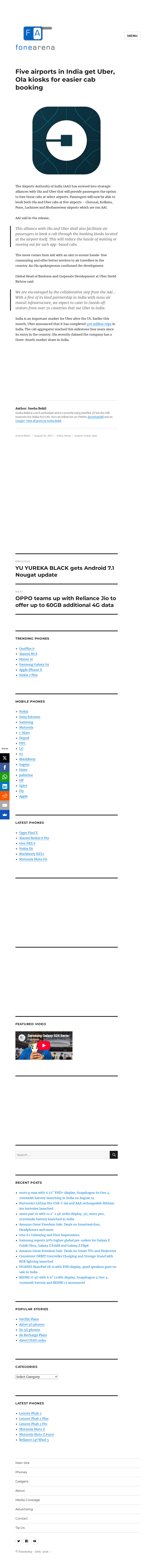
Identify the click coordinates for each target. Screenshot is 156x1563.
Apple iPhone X (30, 670)
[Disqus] (78, 501)
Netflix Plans (29, 1319)
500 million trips (98, 324)
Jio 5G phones (29, 1330)
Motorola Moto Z (32, 1429)
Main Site (22, 1463)
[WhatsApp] (5, 777)
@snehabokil (96, 417)
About (20, 1490)
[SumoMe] (5, 814)
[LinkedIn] (5, 786)
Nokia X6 (26, 848)
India (60, 435)
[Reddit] (5, 796)
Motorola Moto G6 (33, 859)
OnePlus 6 (26, 648)
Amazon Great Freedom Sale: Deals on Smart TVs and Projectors (67, 1251)
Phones (21, 1472)
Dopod (24, 738)
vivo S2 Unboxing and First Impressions (49, 1235)
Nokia (23, 711)
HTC (22, 743)
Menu (132, 36)
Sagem (24, 764)
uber (94, 435)
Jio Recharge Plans (33, 1335)
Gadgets (21, 1481)
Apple (23, 796)
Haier (23, 770)
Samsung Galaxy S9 (34, 664)
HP (21, 780)
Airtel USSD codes (32, 1340)
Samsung (26, 722)
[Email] (5, 805)
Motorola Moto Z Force (36, 1434)
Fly (21, 791)
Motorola (26, 727)
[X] (5, 758)
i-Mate (24, 733)
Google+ (20, 421)
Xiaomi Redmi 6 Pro (34, 838)
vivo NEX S (27, 843)
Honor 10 (26, 659)
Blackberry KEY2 (31, 854)
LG (21, 748)
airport (78, 435)
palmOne (26, 775)
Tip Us (20, 1528)
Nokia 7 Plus (28, 675)
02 (21, 754)
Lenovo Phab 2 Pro (33, 1424)
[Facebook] (5, 767)
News (67, 435)
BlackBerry (27, 759)
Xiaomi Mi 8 (28, 654)
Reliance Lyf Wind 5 (34, 1440)
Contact (21, 1518)
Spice (23, 785)
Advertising (24, 1509)
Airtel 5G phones (32, 1324)
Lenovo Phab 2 (30, 1413)
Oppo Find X (28, 833)
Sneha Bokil (22, 435)
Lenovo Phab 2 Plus (34, 1418)
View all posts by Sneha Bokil (43, 421)
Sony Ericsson (29, 717)
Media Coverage (27, 1500)
